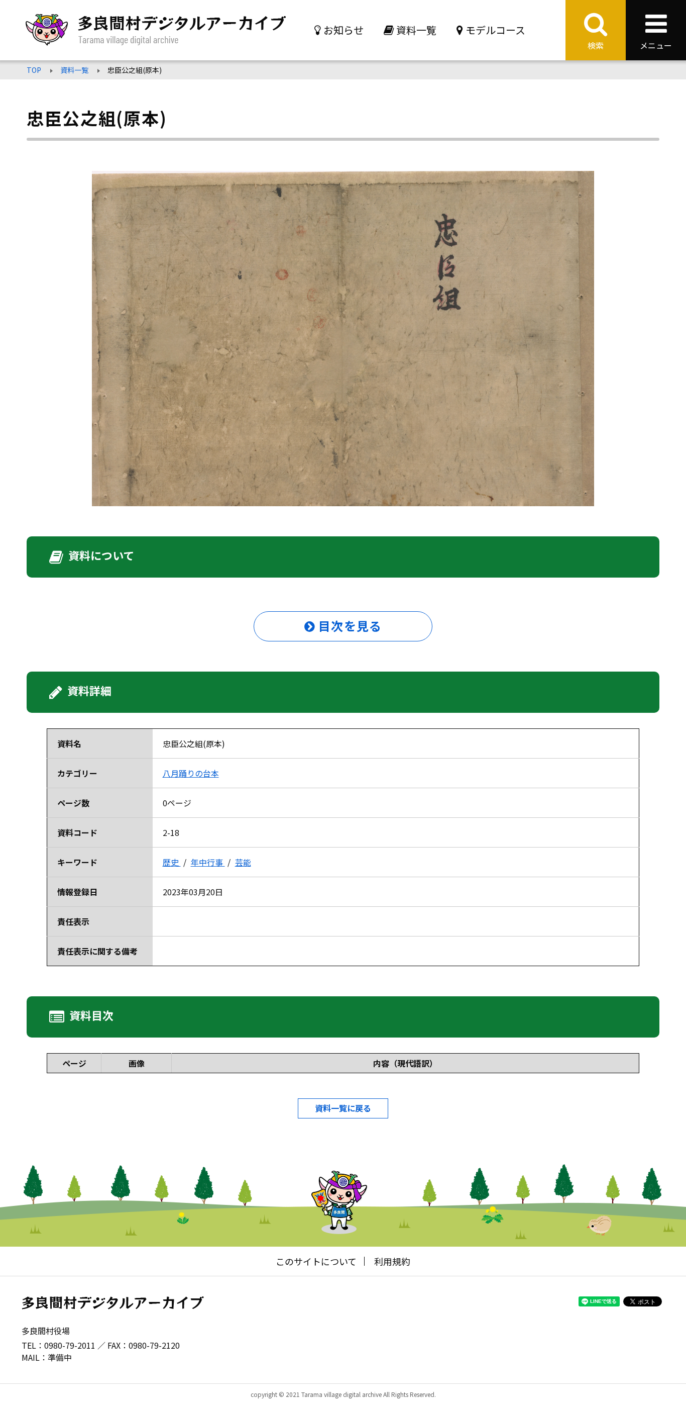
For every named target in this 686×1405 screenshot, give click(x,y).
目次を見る (348, 625)
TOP (34, 70)
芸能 (243, 862)
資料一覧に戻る (343, 1108)
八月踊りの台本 (191, 773)
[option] (343, 338)
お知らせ (343, 30)
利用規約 (392, 1261)
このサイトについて (316, 1261)
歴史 (172, 862)
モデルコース (495, 30)
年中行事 (208, 862)
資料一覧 (416, 30)
